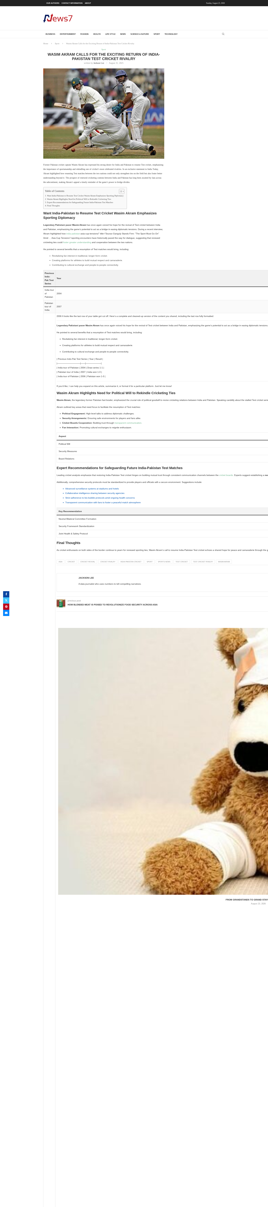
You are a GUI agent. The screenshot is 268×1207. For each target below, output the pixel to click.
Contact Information (72, 3)
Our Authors (52, 3)
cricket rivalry (107, 562)
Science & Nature (139, 34)
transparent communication (128, 423)
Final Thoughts (53, 206)
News (123, 34)
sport (150, 562)
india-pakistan (73, 233)
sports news (164, 562)
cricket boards (226, 475)
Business (50, 34)
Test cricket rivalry (203, 562)
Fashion (84, 34)
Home (45, 43)
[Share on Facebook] (6, 594)
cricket (71, 562)
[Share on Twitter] (6, 600)
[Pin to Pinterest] (6, 607)
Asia (60, 562)
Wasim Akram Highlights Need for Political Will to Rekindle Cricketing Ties (79, 199)
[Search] (223, 34)
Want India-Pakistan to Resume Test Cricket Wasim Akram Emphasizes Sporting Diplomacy (85, 196)
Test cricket (182, 562)
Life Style (110, 34)
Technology (171, 34)
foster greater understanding (77, 242)
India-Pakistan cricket (131, 562)
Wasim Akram (224, 562)
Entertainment (68, 34)
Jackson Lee (99, 63)
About (88, 3)
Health (97, 34)
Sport (157, 34)
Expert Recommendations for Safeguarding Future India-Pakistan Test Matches (80, 202)
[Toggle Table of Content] (120, 191)
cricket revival (87, 562)
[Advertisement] (168, 18)
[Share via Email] (6, 613)
